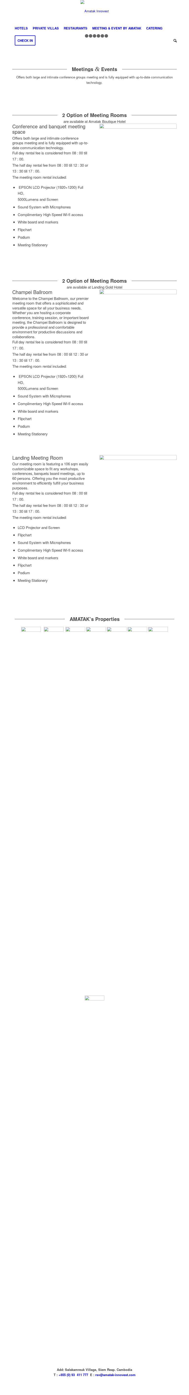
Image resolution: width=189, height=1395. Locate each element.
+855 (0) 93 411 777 (73, 1374)
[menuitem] (21, 28)
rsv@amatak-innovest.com (115, 1374)
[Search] (174, 40)
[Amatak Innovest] (94, 11)
